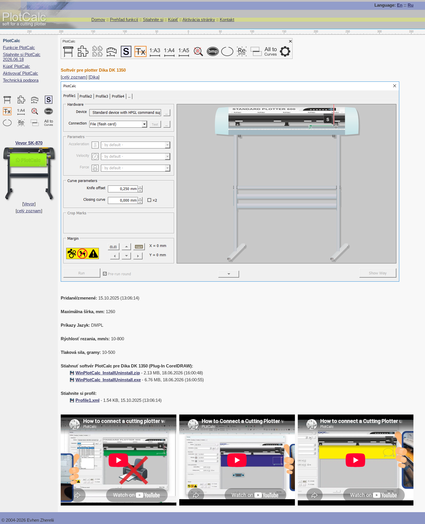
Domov (98, 19)
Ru (410, 5)
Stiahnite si (153, 19)
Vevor (28, 203)
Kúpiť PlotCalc (16, 66)
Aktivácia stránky (198, 19)
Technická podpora (20, 80)
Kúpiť (173, 19)
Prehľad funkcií (124, 19)
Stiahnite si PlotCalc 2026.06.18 (21, 57)
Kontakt (227, 19)
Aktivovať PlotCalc (20, 73)
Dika (94, 77)
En (399, 5)
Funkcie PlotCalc (19, 47)
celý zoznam (29, 210)
